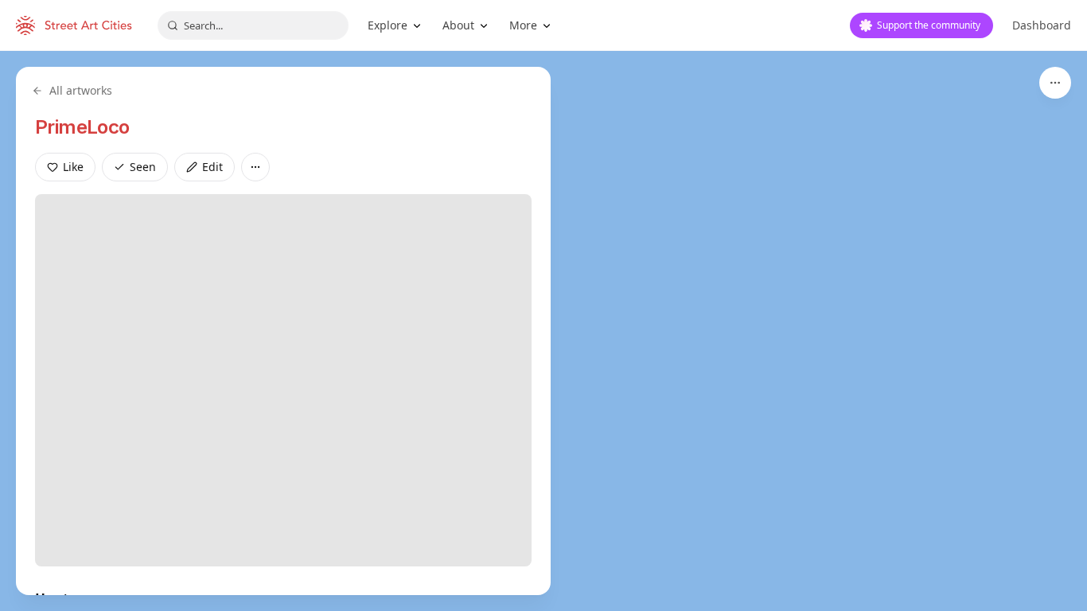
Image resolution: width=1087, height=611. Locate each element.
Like (73, 166)
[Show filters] (1055, 83)
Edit (212, 166)
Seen (143, 166)
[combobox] (253, 25)
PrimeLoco (82, 126)
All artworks (80, 90)
